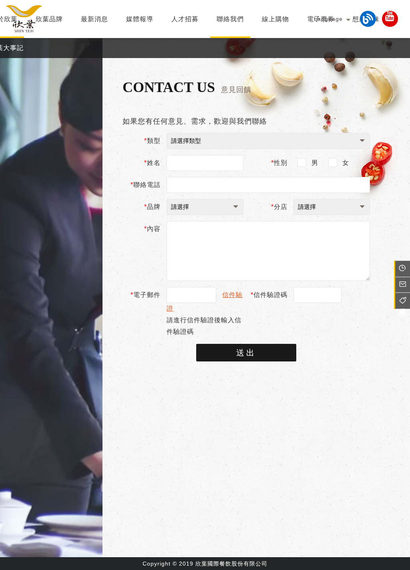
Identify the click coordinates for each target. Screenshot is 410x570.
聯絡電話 (146, 184)
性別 (279, 162)
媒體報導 (139, 19)
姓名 (152, 162)
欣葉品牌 (49, 19)
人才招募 (185, 19)
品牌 (152, 206)
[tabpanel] (51, 304)
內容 (152, 228)
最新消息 (94, 19)
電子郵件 (146, 294)
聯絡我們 (230, 19)
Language (328, 19)
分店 (279, 206)
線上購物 (275, 19)
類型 (152, 140)
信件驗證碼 (269, 294)
